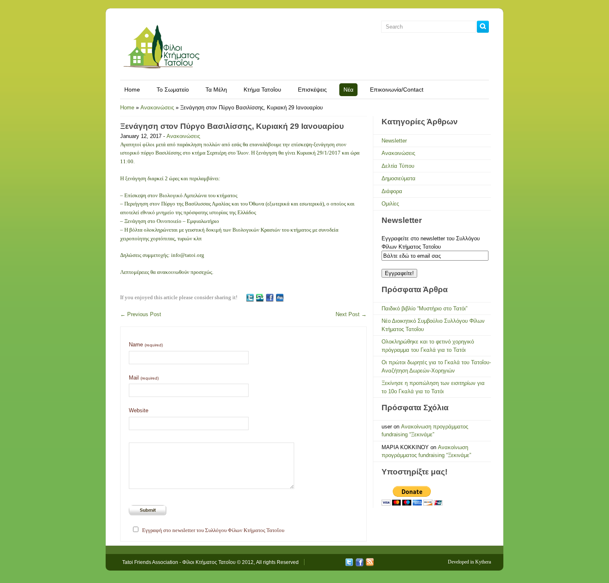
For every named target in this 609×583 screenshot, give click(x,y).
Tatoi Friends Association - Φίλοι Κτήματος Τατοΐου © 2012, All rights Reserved (210, 562)
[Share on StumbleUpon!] (260, 297)
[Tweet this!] (250, 297)
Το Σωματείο (173, 89)
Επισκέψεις (312, 89)
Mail (144, 378)
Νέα (348, 89)
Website (138, 410)
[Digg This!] (280, 297)
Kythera (483, 562)
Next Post (351, 314)
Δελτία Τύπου (398, 166)
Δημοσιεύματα (399, 178)
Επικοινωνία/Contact (396, 89)
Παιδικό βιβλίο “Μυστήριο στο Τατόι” (424, 308)
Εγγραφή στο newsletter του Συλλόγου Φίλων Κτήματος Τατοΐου (213, 530)
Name (146, 344)
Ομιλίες (390, 204)
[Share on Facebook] (270, 297)
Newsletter (394, 141)
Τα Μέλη (216, 89)
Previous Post (140, 314)
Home (132, 89)
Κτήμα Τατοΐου (262, 89)
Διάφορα (392, 191)
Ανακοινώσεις (157, 107)
